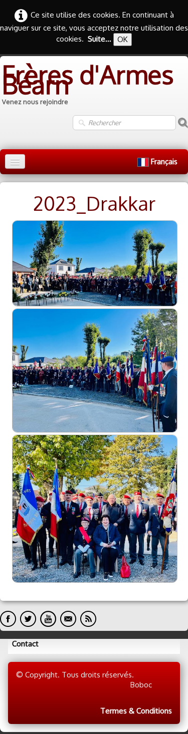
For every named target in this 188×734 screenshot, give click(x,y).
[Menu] (15, 161)
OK (122, 39)
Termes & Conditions (136, 710)
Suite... (99, 39)
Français (165, 161)
